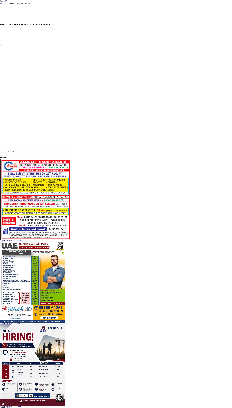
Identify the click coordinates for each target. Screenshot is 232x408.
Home (1, 3)
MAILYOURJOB (3, 0)
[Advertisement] (36, 13)
